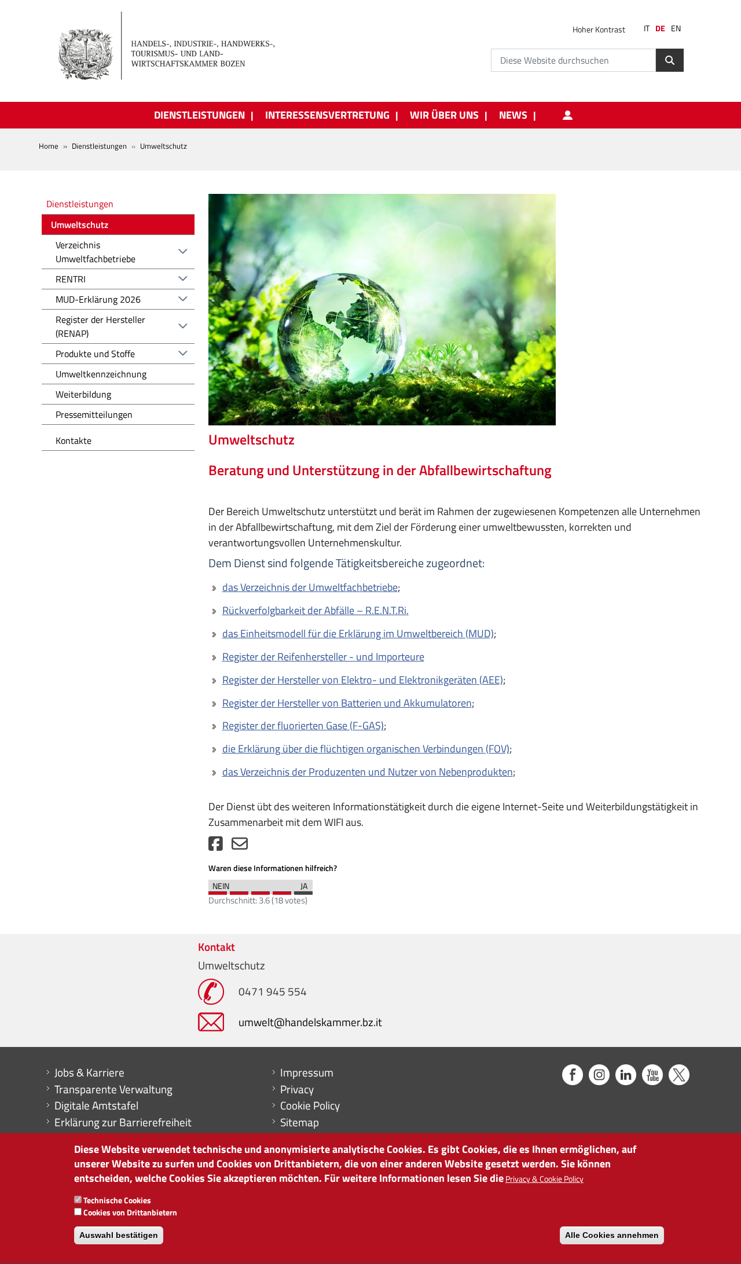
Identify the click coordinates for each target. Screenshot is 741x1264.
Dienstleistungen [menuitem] (199, 115)
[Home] (173, 46)
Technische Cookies (117, 1200)
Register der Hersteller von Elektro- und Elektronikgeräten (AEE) (362, 680)
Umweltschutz (79, 225)
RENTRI (71, 279)
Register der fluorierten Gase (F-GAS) (303, 725)
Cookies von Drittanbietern (130, 1212)
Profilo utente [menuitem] (567, 115)
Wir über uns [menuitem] (444, 115)
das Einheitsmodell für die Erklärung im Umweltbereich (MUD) (358, 633)
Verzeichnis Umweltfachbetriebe (95, 252)
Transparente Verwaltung (113, 1089)
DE (660, 28)
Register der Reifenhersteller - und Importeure (323, 656)
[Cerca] (670, 60)
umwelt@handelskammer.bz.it (310, 1021)
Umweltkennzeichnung (101, 374)
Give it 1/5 (217, 890)
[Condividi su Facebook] (215, 846)
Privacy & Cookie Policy (544, 1179)
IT (647, 28)
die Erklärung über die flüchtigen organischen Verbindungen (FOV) (365, 748)
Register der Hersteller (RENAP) (100, 326)
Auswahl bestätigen (118, 1235)
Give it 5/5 (303, 890)
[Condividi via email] (240, 846)
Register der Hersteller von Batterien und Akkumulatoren (347, 703)
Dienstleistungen (99, 146)
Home (48, 146)
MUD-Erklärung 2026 (98, 299)
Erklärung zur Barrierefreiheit (123, 1122)
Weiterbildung (83, 394)
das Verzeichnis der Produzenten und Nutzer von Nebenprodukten (367, 772)
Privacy (297, 1089)
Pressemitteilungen (94, 414)
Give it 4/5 (282, 890)
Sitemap (299, 1122)
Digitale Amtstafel (96, 1105)
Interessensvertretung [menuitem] (327, 115)
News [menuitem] (513, 115)
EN (676, 28)
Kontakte (73, 440)
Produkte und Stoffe (95, 354)
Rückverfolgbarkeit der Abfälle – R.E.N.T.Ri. (315, 610)
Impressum (306, 1072)
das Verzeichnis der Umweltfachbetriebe (310, 587)
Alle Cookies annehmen (612, 1235)
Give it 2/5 (239, 890)
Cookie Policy (310, 1105)
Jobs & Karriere (89, 1072)
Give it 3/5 (260, 890)
